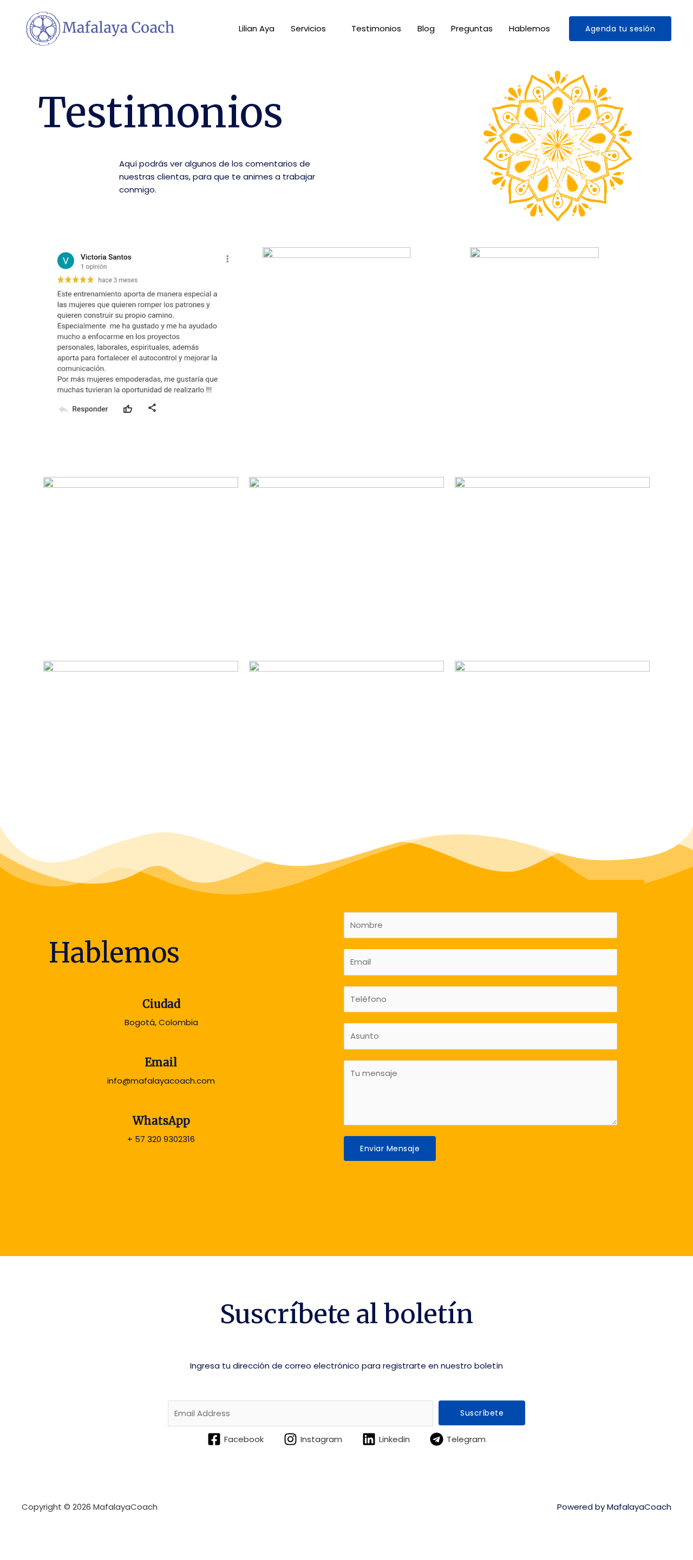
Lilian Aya (256, 28)
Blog (426, 28)
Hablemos (529, 28)
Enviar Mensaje (390, 1148)
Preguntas (472, 28)
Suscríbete (482, 1413)
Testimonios (376, 28)
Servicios (308, 28)
